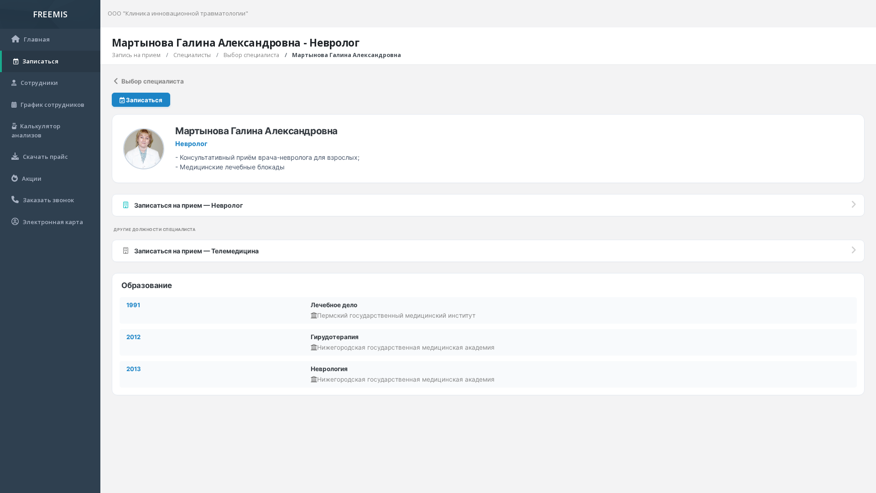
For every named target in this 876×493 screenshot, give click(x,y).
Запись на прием (136, 55)
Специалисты (192, 55)
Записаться (143, 100)
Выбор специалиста (251, 55)
